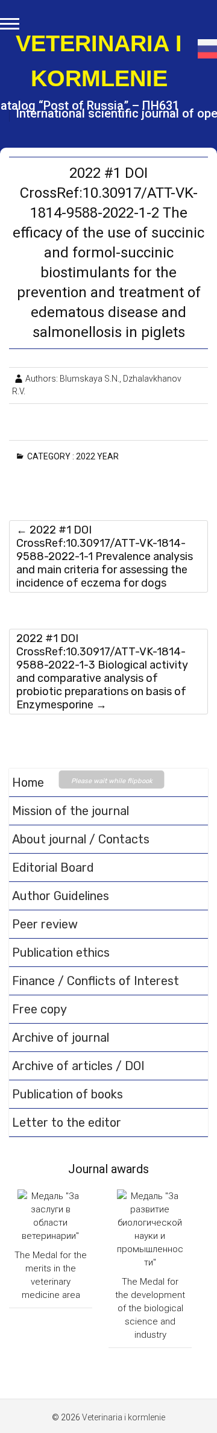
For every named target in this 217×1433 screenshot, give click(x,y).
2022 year (99, 456)
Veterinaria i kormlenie (99, 61)
